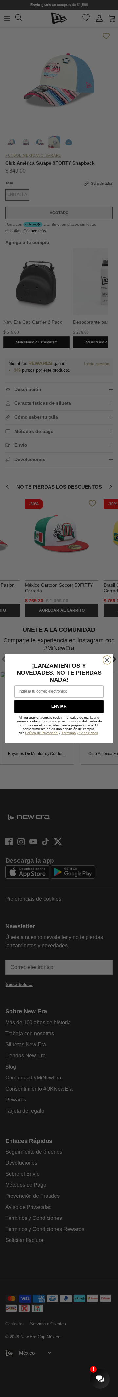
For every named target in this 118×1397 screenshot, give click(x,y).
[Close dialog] (107, 660)
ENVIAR (59, 706)
